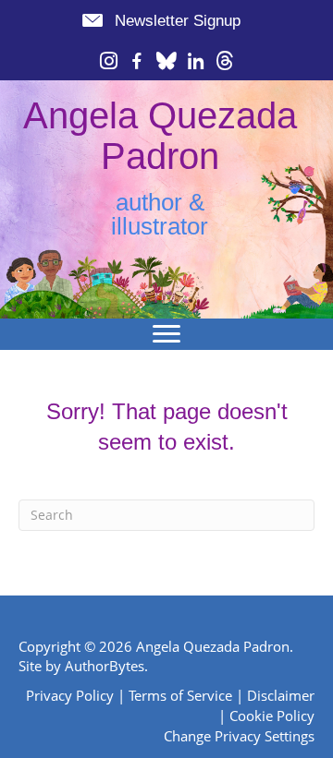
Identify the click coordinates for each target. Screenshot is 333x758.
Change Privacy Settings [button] (239, 736)
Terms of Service (180, 695)
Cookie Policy (271, 715)
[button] (160, 20)
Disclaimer (280, 695)
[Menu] (166, 334)
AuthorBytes (104, 665)
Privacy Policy (70, 695)
